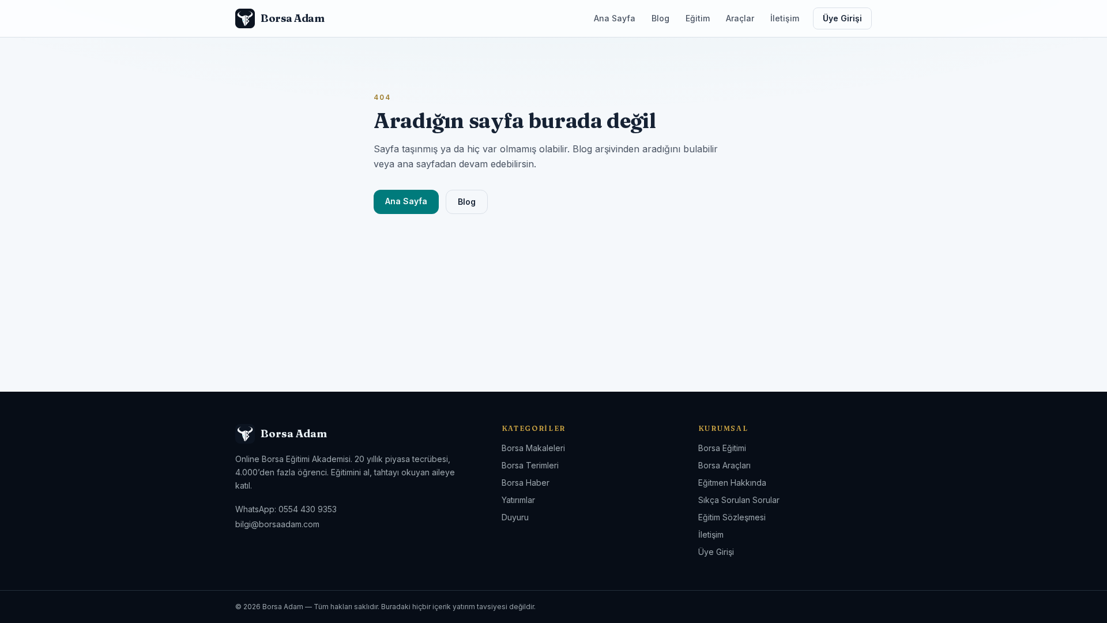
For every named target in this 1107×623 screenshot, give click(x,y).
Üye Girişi (842, 18)
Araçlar (740, 18)
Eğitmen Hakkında (732, 482)
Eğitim (698, 18)
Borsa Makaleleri (533, 448)
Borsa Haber (525, 482)
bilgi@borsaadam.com (277, 524)
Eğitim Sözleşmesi (732, 517)
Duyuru (515, 517)
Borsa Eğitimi (722, 448)
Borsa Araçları (724, 465)
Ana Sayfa (614, 18)
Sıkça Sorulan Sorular (739, 500)
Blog (660, 18)
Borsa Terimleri (530, 465)
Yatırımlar (518, 500)
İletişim (784, 18)
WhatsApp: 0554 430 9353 (286, 509)
